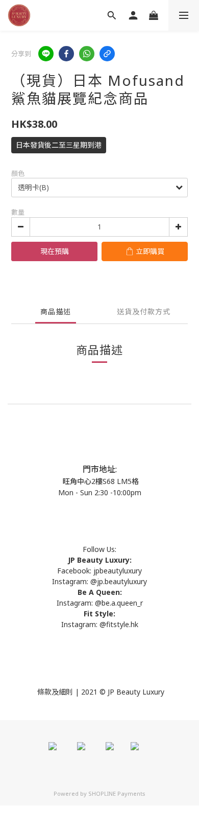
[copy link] (107, 53)
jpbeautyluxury (116, 570)
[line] (46, 53)
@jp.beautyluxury (118, 581)
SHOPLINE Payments (116, 793)
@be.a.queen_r (119, 603)
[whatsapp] (86, 53)
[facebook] (66, 53)
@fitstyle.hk (119, 624)
